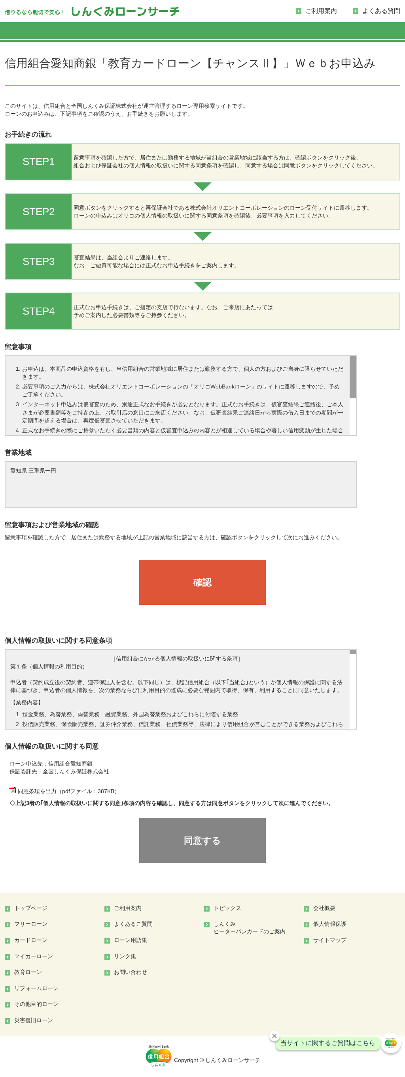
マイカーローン (33, 956)
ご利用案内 (321, 11)
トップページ (30, 908)
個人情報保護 (329, 924)
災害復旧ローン (33, 1020)
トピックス (227, 908)
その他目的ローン (36, 1004)
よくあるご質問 (133, 924)
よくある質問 (381, 11)
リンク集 (125, 956)
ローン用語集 (130, 940)
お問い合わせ (130, 972)
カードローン (30, 940)
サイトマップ (329, 940)
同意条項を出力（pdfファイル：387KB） (69, 791)
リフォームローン (36, 988)
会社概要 (324, 908)
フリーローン (30, 924)
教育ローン (28, 972)
